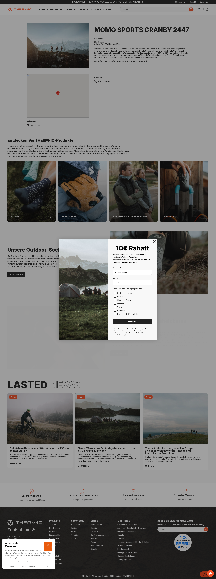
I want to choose (28, 566)
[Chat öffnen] (210, 573)
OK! (46, 566)
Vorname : (117, 278)
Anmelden (132, 321)
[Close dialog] (154, 241)
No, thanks (11, 566)
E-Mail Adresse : (119, 268)
